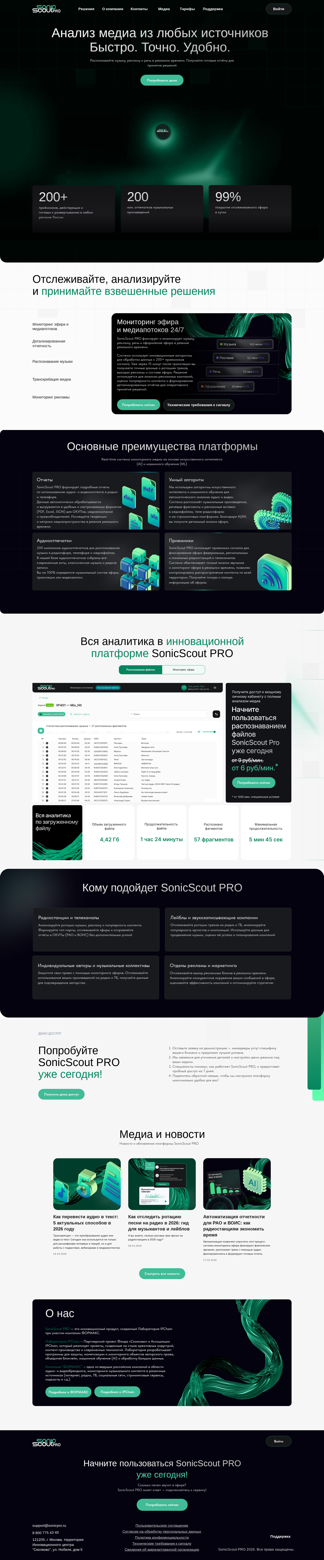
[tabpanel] (162, 771)
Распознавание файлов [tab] (140, 669)
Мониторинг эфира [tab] (183, 669)
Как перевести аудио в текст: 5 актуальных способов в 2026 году (85, 1222)
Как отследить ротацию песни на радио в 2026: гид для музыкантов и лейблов (159, 1222)
